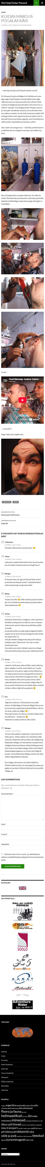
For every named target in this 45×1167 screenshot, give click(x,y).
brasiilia (34, 1105)
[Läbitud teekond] (22, 1032)
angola (3, 1106)
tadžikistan (20, 1136)
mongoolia (39, 1125)
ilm (30, 1116)
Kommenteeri (7, 794)
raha (31, 1131)
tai (25, 1136)
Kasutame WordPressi (8, 1164)
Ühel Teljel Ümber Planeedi (14, 3)
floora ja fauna (11, 1111)
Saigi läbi (8, 522)
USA (31, 1140)
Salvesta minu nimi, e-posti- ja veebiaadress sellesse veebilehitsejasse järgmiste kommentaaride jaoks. (22, 857)
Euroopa (4, 1060)
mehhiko (32, 1125)
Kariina (16, 25)
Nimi (3, 824)
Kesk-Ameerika (7, 1064)
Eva (6, 697)
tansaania (29, 1136)
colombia (4, 1108)
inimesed (18, 1120)
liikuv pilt (6, 502)
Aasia (3, 12)
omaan (29, 1128)
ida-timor (25, 1116)
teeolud (38, 1136)
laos (38, 1121)
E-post (4, 834)
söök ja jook (9, 1135)
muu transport (9, 1127)
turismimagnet (15, 1139)
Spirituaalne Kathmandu (10, 513)
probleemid (20, 1131)
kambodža (29, 1121)
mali (28, 1125)
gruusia (24, 1112)
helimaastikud (11, 1116)
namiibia (20, 1128)
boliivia (28, 1106)
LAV (41, 1121)
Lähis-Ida (4, 1069)
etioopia (15, 1108)
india (34, 1116)
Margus (8, 574)
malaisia (23, 1125)
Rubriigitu (5, 1086)
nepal (16, 502)
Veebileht (5, 844)
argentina (11, 1105)
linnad (17, 1124)
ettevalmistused (25, 1108)
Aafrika (4, 1052)
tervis (3, 1140)
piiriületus (7, 1131)
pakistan (34, 1128)
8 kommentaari (25, 25)
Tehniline (4, 1090)
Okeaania (4, 1077)
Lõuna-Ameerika (7, 1073)
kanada (34, 1121)
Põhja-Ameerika (7, 1082)
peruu (40, 1128)
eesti (10, 1108)
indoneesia (6, 1120)
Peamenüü (42, 3)
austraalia (21, 1105)
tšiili (27, 1140)
